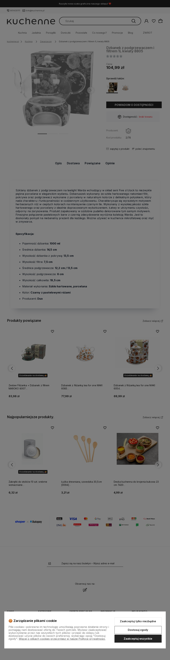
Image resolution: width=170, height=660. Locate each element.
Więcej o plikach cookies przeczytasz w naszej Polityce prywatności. (62, 638)
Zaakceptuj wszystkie (138, 638)
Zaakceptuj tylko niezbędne (138, 621)
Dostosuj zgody (138, 630)
